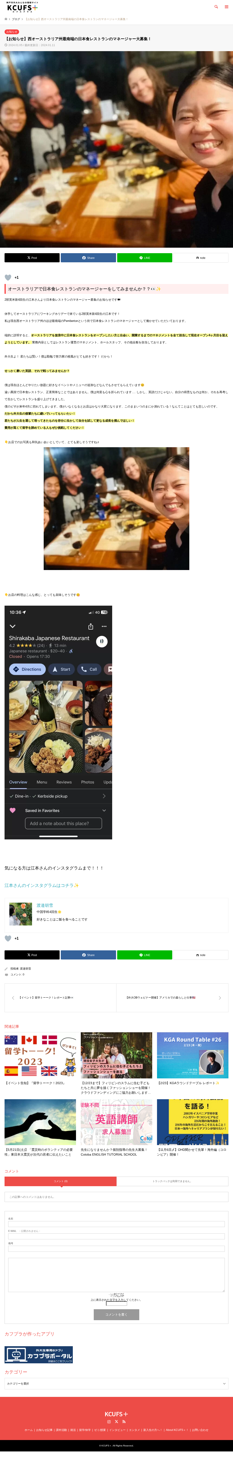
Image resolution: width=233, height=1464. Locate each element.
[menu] (226, 7)
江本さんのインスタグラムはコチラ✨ (42, 885)
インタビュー (117, 1430)
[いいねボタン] (8, 277)
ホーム (29, 1430)
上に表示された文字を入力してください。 (116, 1299)
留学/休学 (85, 1430)
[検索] (216, 7)
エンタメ (134, 1430)
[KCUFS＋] (22, 6)
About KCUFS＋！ (177, 1430)
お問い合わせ (200, 1430)
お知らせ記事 (44, 1430)
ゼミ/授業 (100, 1430)
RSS (124, 1421)
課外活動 (61, 1430)
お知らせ (11, 31)
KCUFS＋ (117, 1413)
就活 (73, 1430)
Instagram (109, 1421)
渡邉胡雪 (25, 968)
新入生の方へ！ (152, 1430)
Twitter (116, 1421)
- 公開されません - (24, 1231)
